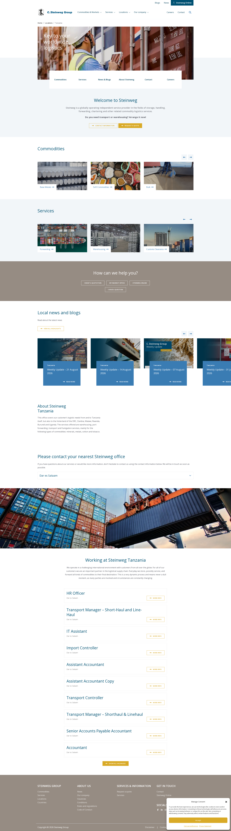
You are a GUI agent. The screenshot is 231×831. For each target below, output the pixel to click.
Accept (198, 820)
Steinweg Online (184, 2)
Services (109, 12)
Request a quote (132, 125)
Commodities (60, 79)
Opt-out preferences (191, 826)
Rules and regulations (87, 806)
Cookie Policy (166, 827)
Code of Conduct (84, 809)
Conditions (82, 802)
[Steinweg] (56, 12)
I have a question (115, 289)
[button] (226, 801)
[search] (190, 12)
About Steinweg (126, 79)
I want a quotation (92, 283)
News (166, 2)
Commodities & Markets (88, 12)
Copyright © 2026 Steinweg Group (53, 827)
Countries (42, 802)
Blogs (157, 2)
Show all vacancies (117, 763)
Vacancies (81, 799)
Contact (181, 12)
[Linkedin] (161, 810)
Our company (140, 12)
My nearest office (117, 283)
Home (40, 23)
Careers (170, 12)
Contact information (104, 125)
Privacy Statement (205, 826)
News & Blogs (104, 79)
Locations (123, 12)
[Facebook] (158, 810)
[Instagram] (165, 810)
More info (157, 598)
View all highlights (52, 328)
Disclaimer (150, 827)
